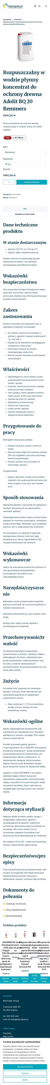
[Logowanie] (35, 6)
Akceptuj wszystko (25, 1067)
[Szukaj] (39, 6)
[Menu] (46, 6)
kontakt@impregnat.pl (18, 1019)
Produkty (7, 1033)
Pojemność (8, 159)
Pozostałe (16, 194)
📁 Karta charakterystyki (14, 910)
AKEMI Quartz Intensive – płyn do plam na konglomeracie (15, 947)
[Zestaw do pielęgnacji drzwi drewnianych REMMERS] (35, 934)
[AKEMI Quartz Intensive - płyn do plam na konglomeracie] (15, 934)
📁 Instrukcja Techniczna (14, 904)
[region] (25, 1061)
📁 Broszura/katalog (12, 916)
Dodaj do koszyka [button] (34, 978)
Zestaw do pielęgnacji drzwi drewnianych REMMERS (34, 947)
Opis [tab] (25, 209)
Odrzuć (25, 1080)
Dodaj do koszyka (31, 182)
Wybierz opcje (15, 980)
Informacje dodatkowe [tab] (25, 214)
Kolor (5, 147)
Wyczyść (6, 169)
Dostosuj (25, 1073)
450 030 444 (12, 1016)
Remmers (13, 197)
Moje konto (8, 1036)
